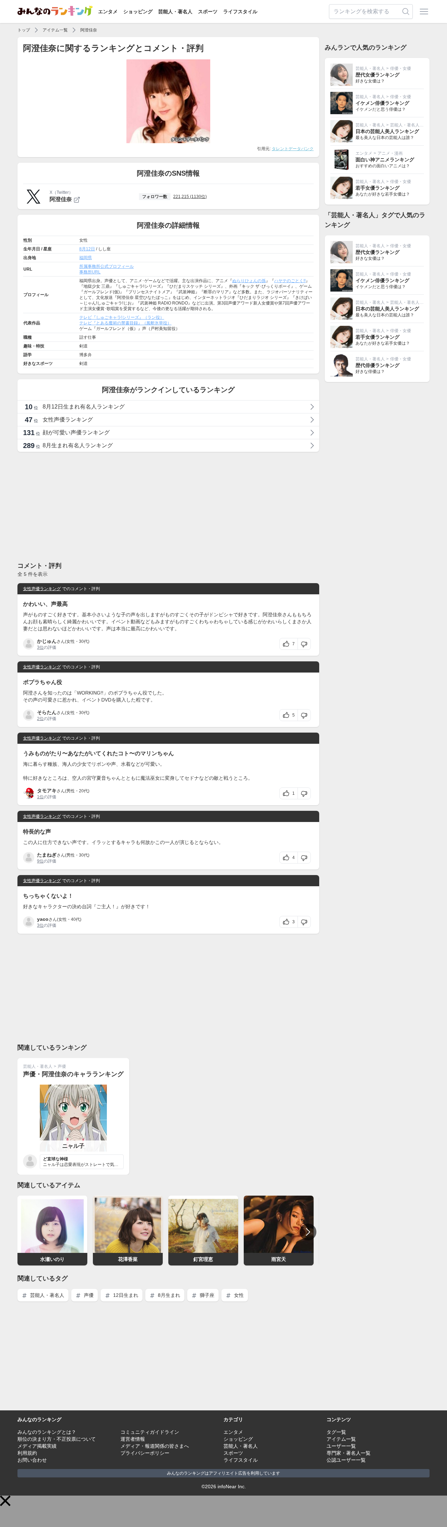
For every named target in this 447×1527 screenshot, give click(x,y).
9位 (40, 861)
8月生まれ (168, 1295)
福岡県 (85, 257)
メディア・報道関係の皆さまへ (154, 1446)
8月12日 (87, 249)
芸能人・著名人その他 (411, 125)
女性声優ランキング (42, 588)
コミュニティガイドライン (149, 1432)
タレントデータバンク (293, 148)
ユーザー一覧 (341, 1446)
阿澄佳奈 (88, 30)
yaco (43, 919)
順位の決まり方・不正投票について (56, 1439)
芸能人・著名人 (175, 11)
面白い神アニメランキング (385, 159)
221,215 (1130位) (190, 196)
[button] (5, 1501)
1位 (40, 796)
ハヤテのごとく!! (290, 280)
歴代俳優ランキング (378, 365)
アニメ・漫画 (390, 153)
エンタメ (108, 11)
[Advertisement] (168, 506)
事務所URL (90, 272)
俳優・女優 (400, 68)
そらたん (47, 712)
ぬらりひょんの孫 (249, 280)
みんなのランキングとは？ (46, 1432)
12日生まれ (125, 1295)
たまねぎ (47, 855)
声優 (62, 1066)
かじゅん (47, 641)
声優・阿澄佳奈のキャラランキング (73, 1074)
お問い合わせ (32, 1460)
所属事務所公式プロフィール (106, 266)
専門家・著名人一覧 (349, 1453)
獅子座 (206, 1295)
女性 (238, 1295)
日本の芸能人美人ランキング (387, 131)
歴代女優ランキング (378, 75)
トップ (23, 30)
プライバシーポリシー (144, 1453)
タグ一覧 (336, 1432)
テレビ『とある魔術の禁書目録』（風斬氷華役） (125, 323)
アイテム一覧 (55, 30)
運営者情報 (132, 1439)
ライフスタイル (240, 11)
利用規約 (27, 1453)
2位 (40, 718)
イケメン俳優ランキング (382, 103)
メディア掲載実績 (37, 1446)
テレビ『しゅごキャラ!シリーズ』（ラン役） (121, 317)
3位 (40, 647)
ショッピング (138, 11)
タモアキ (47, 790)
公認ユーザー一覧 (346, 1460)
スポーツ (208, 11)
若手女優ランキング (378, 188)
